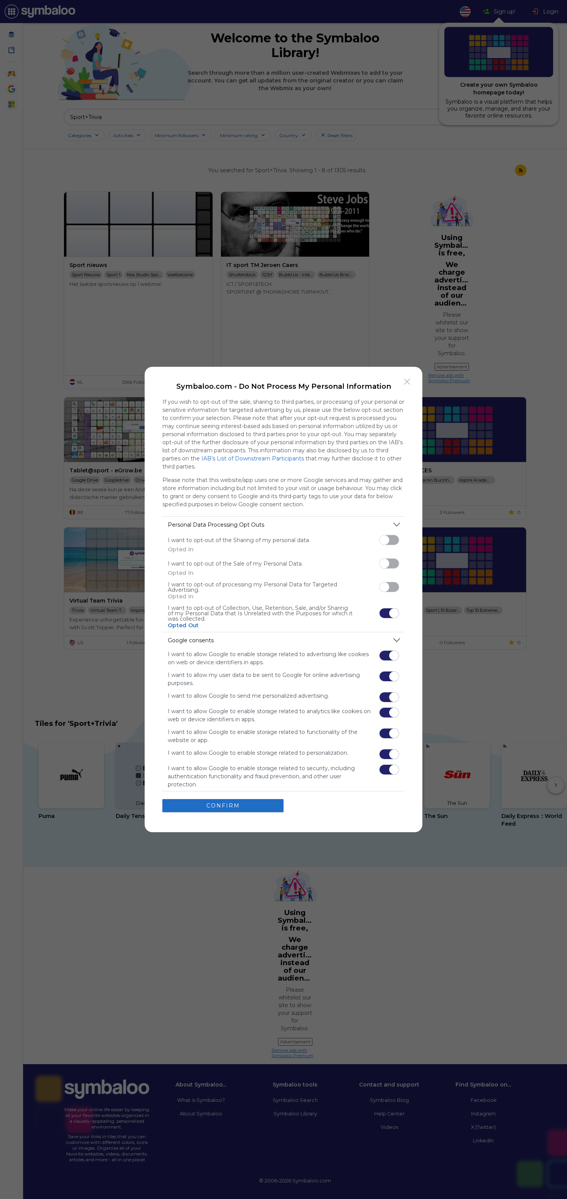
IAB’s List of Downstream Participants (252, 458)
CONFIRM (223, 805)
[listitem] (283, 524)
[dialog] (283, 599)
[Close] (407, 381)
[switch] (389, 540)
